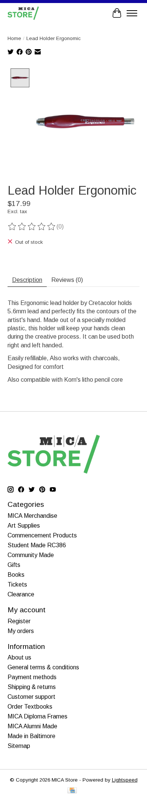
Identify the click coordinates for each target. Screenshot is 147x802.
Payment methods (32, 677)
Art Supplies (24, 525)
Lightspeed (125, 780)
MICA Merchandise (32, 515)
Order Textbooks (30, 706)
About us (19, 657)
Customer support (31, 697)
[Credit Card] (72, 790)
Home (14, 38)
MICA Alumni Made (32, 726)
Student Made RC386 (37, 545)
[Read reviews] (32, 226)
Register (19, 621)
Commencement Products (42, 535)
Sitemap (19, 746)
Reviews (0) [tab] (67, 280)
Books (16, 574)
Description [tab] (27, 280)
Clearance (21, 594)
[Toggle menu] (131, 13)
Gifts (14, 565)
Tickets (17, 584)
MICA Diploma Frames (37, 716)
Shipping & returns (32, 687)
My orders (21, 631)
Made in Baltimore (31, 736)
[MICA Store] (23, 13)
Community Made (31, 555)
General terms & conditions (43, 667)
